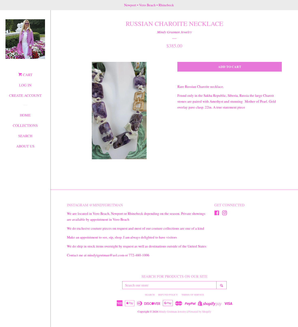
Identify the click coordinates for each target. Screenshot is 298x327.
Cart (27, 74)
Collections (25, 125)
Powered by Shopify (199, 311)
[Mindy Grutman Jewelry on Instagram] (224, 213)
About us (25, 146)
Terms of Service (192, 294)
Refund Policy (168, 294)
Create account (25, 95)
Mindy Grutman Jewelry (174, 32)
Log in (25, 85)
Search (25, 135)
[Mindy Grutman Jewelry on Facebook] (216, 213)
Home (25, 115)
